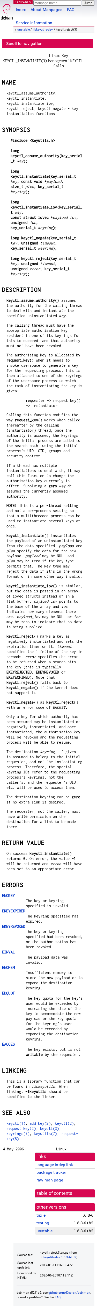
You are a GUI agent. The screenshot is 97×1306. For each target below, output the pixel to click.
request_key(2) (21, 1128)
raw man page (49, 1180)
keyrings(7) (18, 1133)
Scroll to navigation (24, 43)
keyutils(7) (45, 1133)
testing (42, 1222)
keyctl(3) (49, 1128)
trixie (41, 1215)
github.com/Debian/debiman (69, 1292)
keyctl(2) (64, 1123)
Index (21, 9)
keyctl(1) (15, 1123)
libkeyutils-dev (43, 29)
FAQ (70, 9)
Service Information (34, 22)
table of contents (54, 1193)
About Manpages (46, 9)
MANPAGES (23, 2)
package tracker (51, 1172)
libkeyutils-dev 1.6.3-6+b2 (58, 1257)
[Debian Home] (6, 10)
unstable (23, 29)
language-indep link (54, 1164)
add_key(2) (40, 1123)
